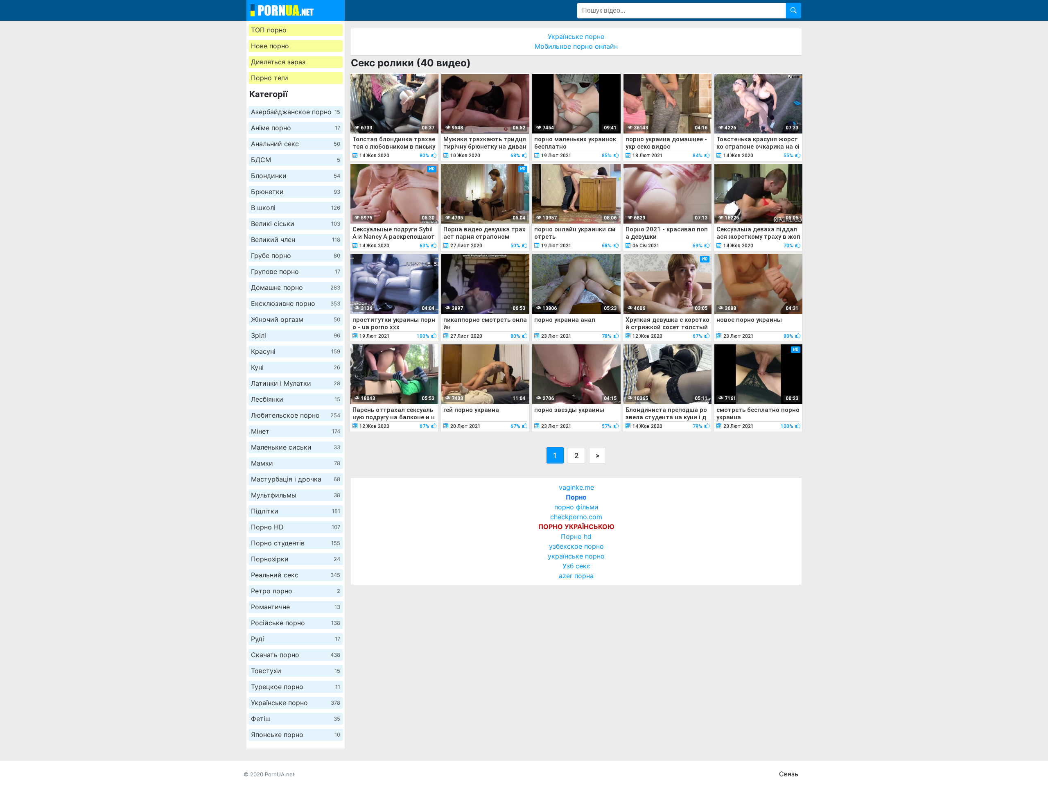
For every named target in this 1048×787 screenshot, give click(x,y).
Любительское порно (295, 415)
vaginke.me (576, 487)
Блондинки (295, 176)
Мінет (295, 431)
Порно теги (269, 78)
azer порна (576, 576)
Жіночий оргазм (295, 319)
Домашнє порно (295, 287)
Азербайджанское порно (295, 112)
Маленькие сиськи (295, 447)
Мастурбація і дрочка (295, 479)
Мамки (295, 463)
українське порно (576, 556)
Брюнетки (295, 192)
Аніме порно (295, 128)
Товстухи (295, 671)
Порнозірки (295, 559)
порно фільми (576, 507)
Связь (788, 774)
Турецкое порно (295, 687)
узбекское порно (576, 546)
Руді (295, 639)
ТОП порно (269, 30)
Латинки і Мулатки (295, 383)
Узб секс (576, 566)
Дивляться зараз (278, 62)
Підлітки (295, 511)
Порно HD (295, 527)
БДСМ (295, 160)
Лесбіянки (295, 399)
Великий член (295, 239)
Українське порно (295, 703)
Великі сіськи (295, 223)
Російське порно (295, 623)
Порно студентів (295, 543)
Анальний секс (295, 144)
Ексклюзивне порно (295, 303)
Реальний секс (295, 575)
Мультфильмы (295, 495)
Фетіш (295, 719)
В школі (295, 208)
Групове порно (295, 271)
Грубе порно (295, 255)
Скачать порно (295, 655)
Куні (295, 367)
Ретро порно (295, 591)
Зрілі (295, 335)
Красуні (295, 351)
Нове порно (270, 46)
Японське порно (295, 734)
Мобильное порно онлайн (576, 46)
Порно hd (576, 536)
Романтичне (295, 607)
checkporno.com (576, 517)
